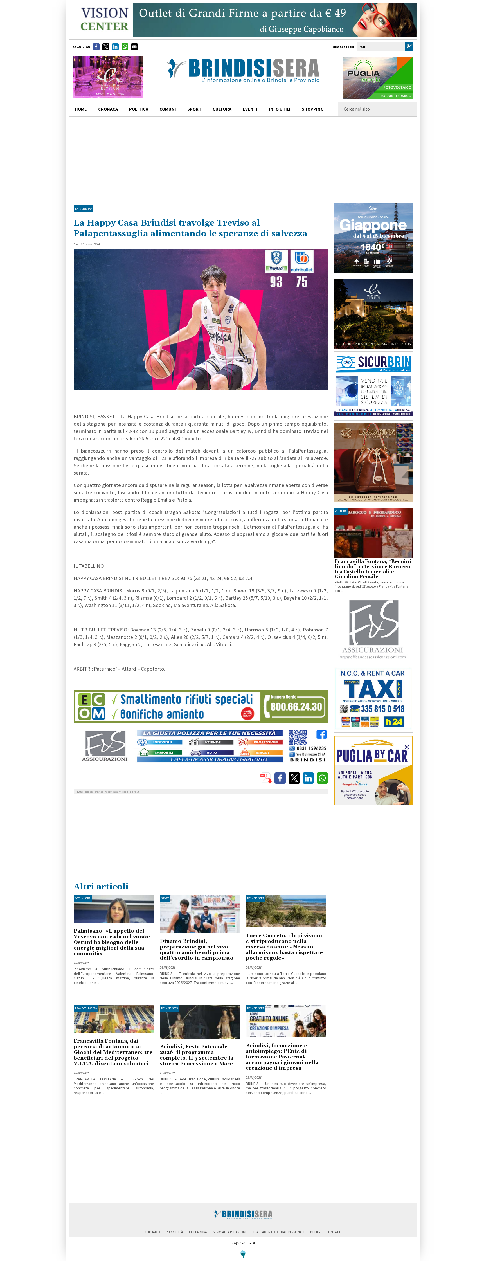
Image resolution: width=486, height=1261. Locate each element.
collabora (198, 1232)
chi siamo (152, 1232)
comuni (167, 109)
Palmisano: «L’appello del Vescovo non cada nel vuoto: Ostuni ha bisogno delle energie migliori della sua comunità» (112, 942)
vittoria (124, 792)
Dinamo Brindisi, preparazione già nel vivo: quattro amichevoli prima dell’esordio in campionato (196, 949)
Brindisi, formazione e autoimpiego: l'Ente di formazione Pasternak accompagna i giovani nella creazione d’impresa (282, 1056)
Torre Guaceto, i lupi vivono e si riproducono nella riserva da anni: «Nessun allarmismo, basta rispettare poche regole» (284, 946)
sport (194, 109)
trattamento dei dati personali (278, 1232)
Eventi (250, 109)
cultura (222, 109)
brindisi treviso (94, 792)
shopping (313, 109)
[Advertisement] (243, 159)
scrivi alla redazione (230, 1232)
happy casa (111, 792)
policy (315, 1232)
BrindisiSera (83, 209)
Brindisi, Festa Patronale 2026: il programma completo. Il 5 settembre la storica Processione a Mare (196, 1055)
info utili (280, 109)
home (81, 109)
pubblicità (174, 1232)
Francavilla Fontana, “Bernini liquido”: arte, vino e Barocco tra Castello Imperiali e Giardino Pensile (373, 569)
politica (138, 109)
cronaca (108, 109)
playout (134, 792)
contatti (333, 1232)
